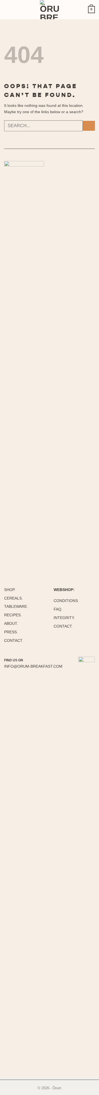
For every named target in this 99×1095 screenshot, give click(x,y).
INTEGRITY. (64, 617)
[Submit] (89, 126)
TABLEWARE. (16, 606)
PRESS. (11, 632)
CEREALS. (13, 598)
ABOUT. (11, 623)
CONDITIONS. (66, 600)
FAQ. (58, 609)
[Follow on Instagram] (29, 660)
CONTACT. (13, 640)
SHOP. (9, 589)
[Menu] (9, 9)
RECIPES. (13, 615)
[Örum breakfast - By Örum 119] (49, 9)
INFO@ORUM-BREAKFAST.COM (33, 666)
